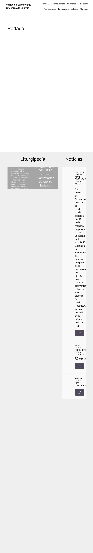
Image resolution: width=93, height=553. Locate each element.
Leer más (79, 333)
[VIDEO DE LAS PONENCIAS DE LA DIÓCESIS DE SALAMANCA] (68, 348)
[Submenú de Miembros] (77, 3)
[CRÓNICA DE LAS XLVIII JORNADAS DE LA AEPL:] (68, 175)
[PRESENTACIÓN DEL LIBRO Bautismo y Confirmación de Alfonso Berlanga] (45, 178)
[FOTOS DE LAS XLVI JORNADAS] (68, 381)
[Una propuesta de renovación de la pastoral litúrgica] (20, 178)
